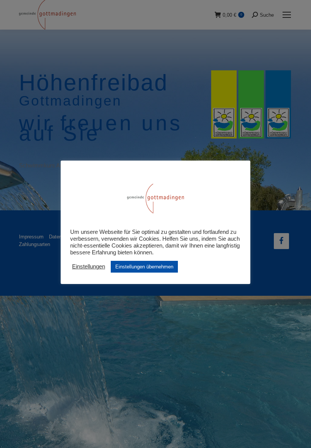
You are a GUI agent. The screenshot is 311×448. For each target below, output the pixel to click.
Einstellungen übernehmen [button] (144, 267)
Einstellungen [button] (88, 266)
